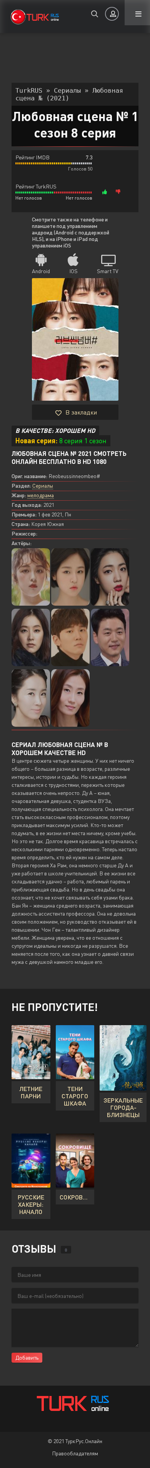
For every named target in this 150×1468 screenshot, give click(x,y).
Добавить (26, 1357)
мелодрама (40, 495)
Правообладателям (75, 1453)
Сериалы (42, 485)
